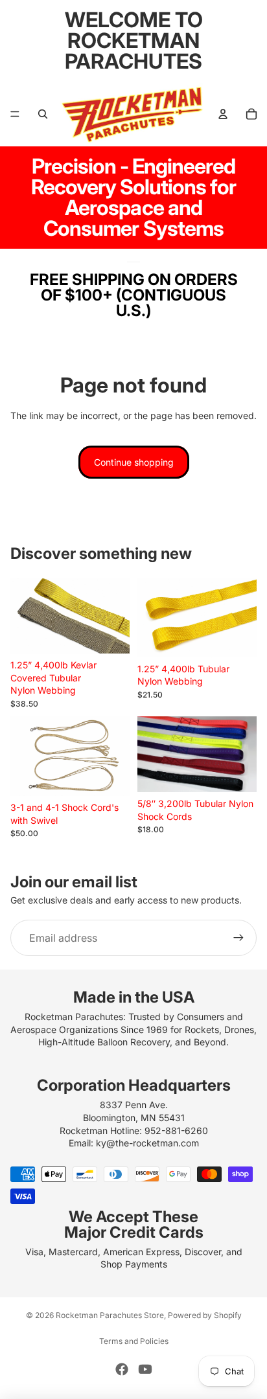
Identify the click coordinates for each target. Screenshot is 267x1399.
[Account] (223, 114)
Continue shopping (134, 462)
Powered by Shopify (205, 1315)
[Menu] (15, 114)
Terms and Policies (133, 1341)
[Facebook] (122, 1369)
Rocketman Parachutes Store (110, 1315)
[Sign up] (238, 938)
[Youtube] (145, 1369)
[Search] (43, 114)
